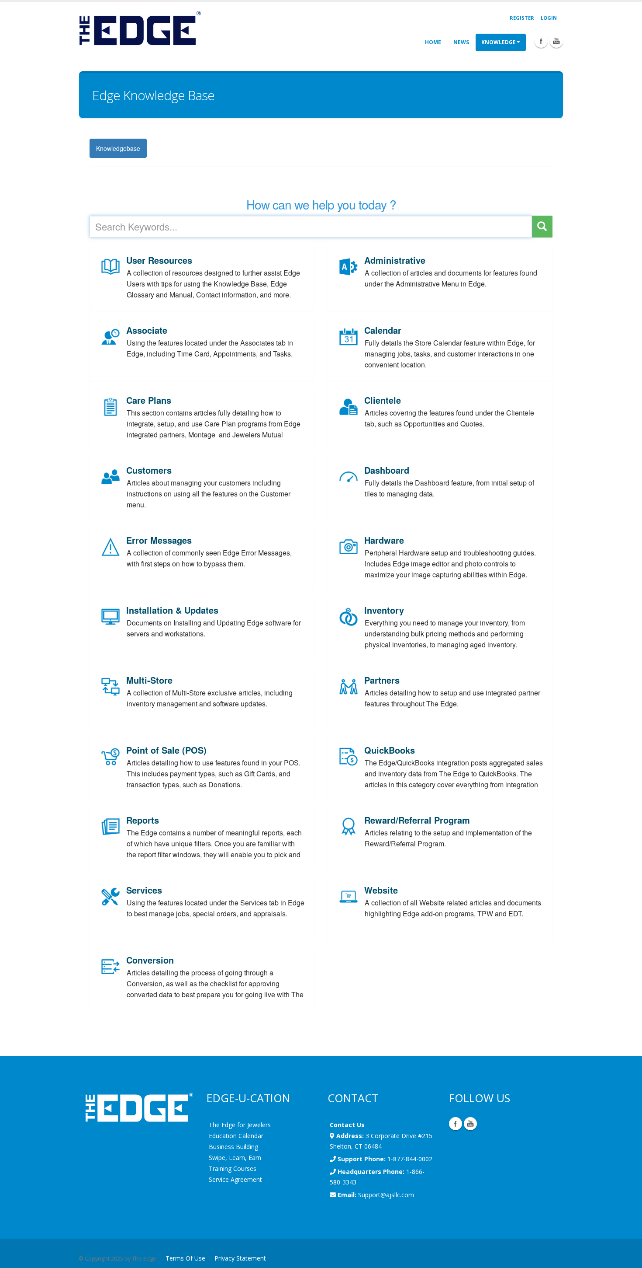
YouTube (470, 1123)
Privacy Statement (240, 1258)
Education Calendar (236, 1136)
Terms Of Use (185, 1258)
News (461, 42)
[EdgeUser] (140, 29)
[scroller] (627, 1257)
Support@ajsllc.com (386, 1195)
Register (522, 17)
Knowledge (498, 42)
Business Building (233, 1146)
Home (433, 42)
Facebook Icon (541, 41)
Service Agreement (235, 1179)
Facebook (455, 1123)
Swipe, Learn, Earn (235, 1157)
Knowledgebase (118, 148)
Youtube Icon (556, 41)
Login (549, 17)
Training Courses (232, 1168)
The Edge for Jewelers (240, 1125)
